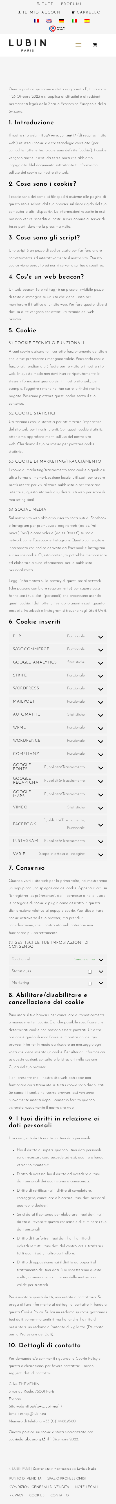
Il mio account (42, 12)
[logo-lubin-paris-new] (48, 45)
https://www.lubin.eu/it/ (57, 135)
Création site (41, 1469)
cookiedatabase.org (25, 1439)
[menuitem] (59, 4)
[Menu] (78, 45)
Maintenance (62, 1469)
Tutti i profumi (61, 4)
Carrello (88, 12)
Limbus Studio (86, 1469)
